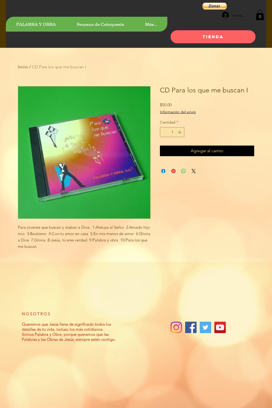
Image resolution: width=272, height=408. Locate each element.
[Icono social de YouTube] (220, 327)
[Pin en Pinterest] (173, 171)
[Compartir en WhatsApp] (183, 171)
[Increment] (180, 132)
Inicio (23, 66)
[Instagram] (176, 327)
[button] (214, 6)
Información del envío (178, 111)
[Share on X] (193, 171)
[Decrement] (164, 132)
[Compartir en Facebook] (163, 171)
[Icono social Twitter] (205, 327)
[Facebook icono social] (191, 327)
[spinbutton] (172, 132)
